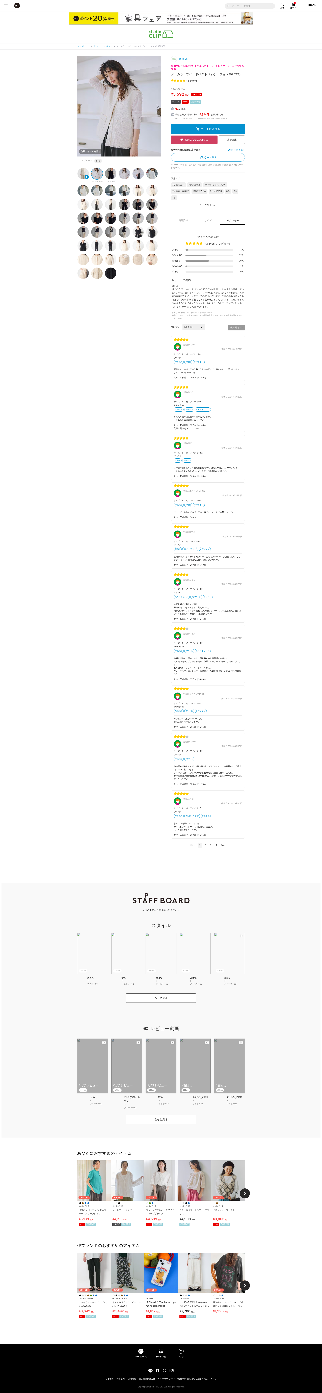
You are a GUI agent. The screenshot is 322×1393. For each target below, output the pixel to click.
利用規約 (121, 1379)
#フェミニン (178, 184)
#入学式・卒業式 (180, 191)
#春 (228, 191)
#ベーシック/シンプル (215, 184)
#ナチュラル (195, 184)
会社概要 (109, 1379)
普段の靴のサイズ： (183, 428)
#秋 (235, 191)
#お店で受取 (216, 191)
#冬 (174, 197)
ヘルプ (214, 1379)
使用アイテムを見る (90, 151)
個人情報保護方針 (147, 1379)
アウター (98, 46)
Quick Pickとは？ (236, 149)
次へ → (224, 845)
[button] (158, 106)
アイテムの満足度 (208, 237)
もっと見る (161, 997)
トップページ (83, 46)
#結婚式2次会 (199, 191)
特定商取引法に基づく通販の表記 (192, 1379)
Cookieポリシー (165, 1379)
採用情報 (132, 1379)
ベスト (109, 46)
